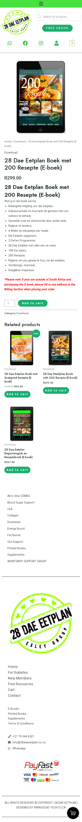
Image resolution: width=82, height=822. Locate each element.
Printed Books (17, 713)
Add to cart (33, 303)
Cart (11, 690)
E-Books (13, 709)
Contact (14, 695)
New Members (20, 678)
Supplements (16, 718)
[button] (57, 28)
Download (20, 141)
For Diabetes (18, 672)
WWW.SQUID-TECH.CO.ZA (50, 807)
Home (7, 141)
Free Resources (20, 684)
